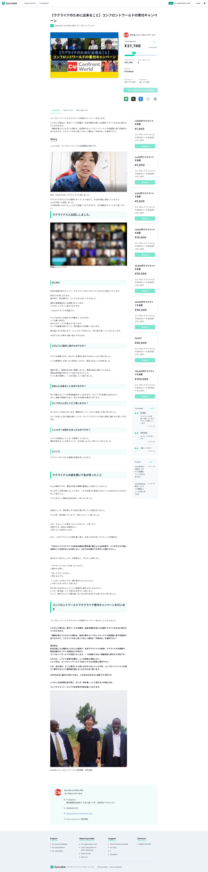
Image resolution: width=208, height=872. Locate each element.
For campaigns (57, 851)
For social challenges (59, 844)
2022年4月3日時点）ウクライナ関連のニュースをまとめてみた (140, 489)
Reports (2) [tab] (68, 110)
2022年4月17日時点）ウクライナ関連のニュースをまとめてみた (140, 472)
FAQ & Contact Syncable (119, 844)
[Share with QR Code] (155, 99)
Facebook (113, 854)
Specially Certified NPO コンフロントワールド (75, 25)
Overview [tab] (56, 110)
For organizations (58, 847)
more (151, 408)
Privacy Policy (103, 867)
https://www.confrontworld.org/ (79, 813)
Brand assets (86, 853)
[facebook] (141, 99)
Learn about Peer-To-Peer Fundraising (89, 849)
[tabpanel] (88, 447)
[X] (133, 99)
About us (84, 857)
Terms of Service (116, 867)
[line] (126, 99)
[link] (148, 99)
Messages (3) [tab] (82, 110)
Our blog (113, 847)
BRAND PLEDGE (145, 844)
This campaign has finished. (141, 90)
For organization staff (89, 844)
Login (198, 3)
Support (145, 146)
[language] (204, 3)
